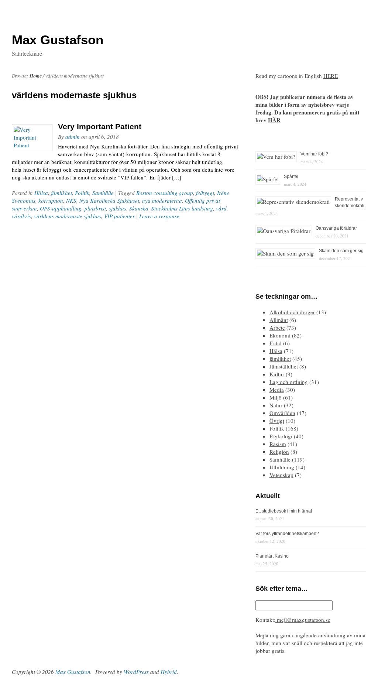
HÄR (274, 120)
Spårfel (291, 176)
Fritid (275, 343)
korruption (50, 200)
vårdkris (21, 216)
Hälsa (41, 192)
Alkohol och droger (292, 312)
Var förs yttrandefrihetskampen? (287, 533)
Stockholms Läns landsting (182, 208)
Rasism (277, 444)
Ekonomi (280, 335)
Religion (279, 451)
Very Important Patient (99, 126)
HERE (330, 75)
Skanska (138, 208)
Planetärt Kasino (272, 556)
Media (276, 389)
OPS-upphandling (61, 208)
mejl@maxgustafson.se (302, 619)
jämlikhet (61, 192)
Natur (275, 405)
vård (221, 208)
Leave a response (159, 216)
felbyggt (205, 192)
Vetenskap (281, 475)
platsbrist (95, 208)
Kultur (276, 374)
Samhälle (103, 192)
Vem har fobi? (314, 154)
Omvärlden (282, 413)
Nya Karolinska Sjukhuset (109, 200)
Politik (82, 192)
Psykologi (280, 436)
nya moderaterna (162, 200)
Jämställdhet (283, 366)
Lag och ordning (288, 382)
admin (72, 136)
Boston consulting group (164, 192)
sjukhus (117, 208)
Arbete (277, 327)
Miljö (275, 397)
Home (36, 75)
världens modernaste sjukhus (67, 216)
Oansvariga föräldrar (336, 228)
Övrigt (276, 420)
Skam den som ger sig (341, 250)
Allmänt (278, 319)
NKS (71, 200)
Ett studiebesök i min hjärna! (283, 511)
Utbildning (281, 467)
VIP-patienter (119, 216)
